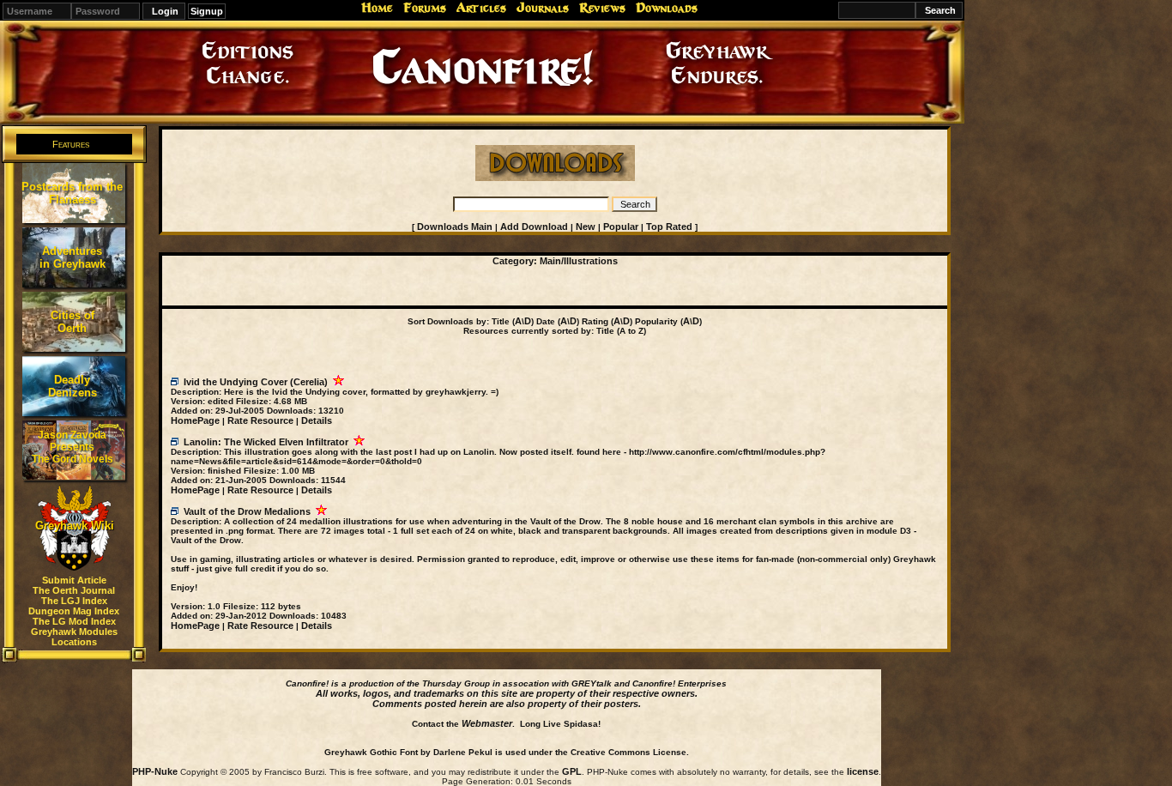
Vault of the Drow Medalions (247, 511)
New (585, 226)
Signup (206, 11)
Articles (481, 8)
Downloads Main (454, 226)
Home (377, 8)
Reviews (602, 8)
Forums (424, 8)
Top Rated (669, 226)
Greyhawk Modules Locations (74, 636)
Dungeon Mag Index (73, 611)
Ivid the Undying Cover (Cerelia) (256, 382)
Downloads (667, 8)
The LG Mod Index (74, 621)
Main (550, 261)
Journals (543, 8)
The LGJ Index (74, 601)
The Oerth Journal (74, 590)
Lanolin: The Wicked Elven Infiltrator (266, 442)
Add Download (534, 226)
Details (316, 420)
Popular (620, 226)
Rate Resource (260, 420)
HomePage (195, 420)
